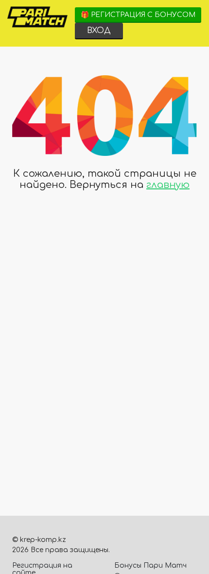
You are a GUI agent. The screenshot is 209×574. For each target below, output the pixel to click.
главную (168, 184)
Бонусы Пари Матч (150, 565)
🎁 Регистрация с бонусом (138, 14)
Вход (99, 30)
